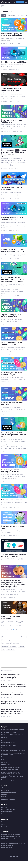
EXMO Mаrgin (16, 643)
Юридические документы (8, 732)
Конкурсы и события (5, 131)
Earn (3, 649)
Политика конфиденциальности (10, 780)
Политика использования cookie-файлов (13, 750)
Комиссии (21, 646)
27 (11, 629)
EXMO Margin (4, 101)
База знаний (4, 807)
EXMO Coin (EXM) (5, 43)
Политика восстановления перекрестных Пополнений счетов (13, 754)
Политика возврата (7, 757)
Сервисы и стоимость (7, 747)
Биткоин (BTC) (10, 649)
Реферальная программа (8, 792)
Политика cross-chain (7, 845)
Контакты (4, 762)
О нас (2, 759)
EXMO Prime (4, 737)
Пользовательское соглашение (10, 767)
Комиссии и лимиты (7, 811)
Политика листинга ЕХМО (8, 745)
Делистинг (5, 646)
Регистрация (20, 2)
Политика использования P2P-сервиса (12, 729)
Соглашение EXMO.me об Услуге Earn (12, 734)
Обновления (13, 646)
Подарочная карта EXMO (8, 799)
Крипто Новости (21, 636)
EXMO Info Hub (5, 764)
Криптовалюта (12, 640)
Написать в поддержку (8, 809)
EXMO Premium (5, 790)
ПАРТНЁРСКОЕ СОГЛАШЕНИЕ (9, 770)
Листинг (4, 640)
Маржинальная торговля (8, 636)
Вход (13, 2)
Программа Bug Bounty (7, 742)
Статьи (3, 813)
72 (20, 629)
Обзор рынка (4, 168)
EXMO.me (12, 43)
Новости (3, 824)
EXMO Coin (4, 797)
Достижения (5, 740)
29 (16, 629)
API (2, 788)
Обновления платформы (6, 354)
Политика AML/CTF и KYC (8, 838)
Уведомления (11, 15)
